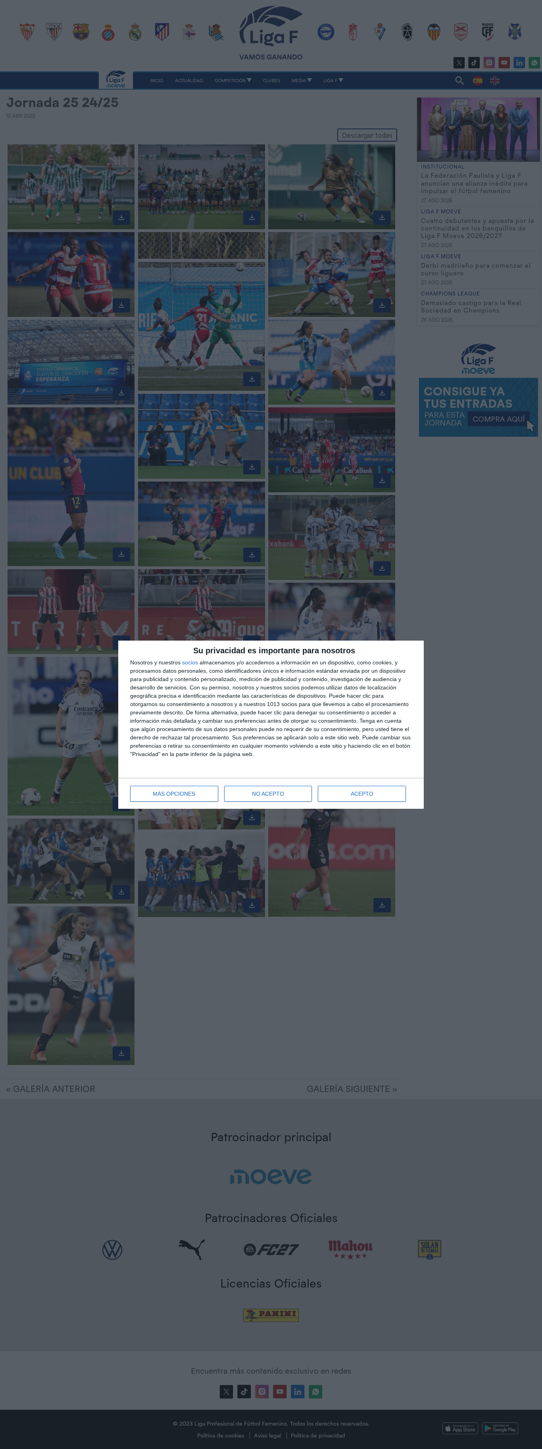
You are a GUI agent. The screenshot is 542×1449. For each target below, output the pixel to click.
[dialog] (271, 725)
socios (190, 662)
